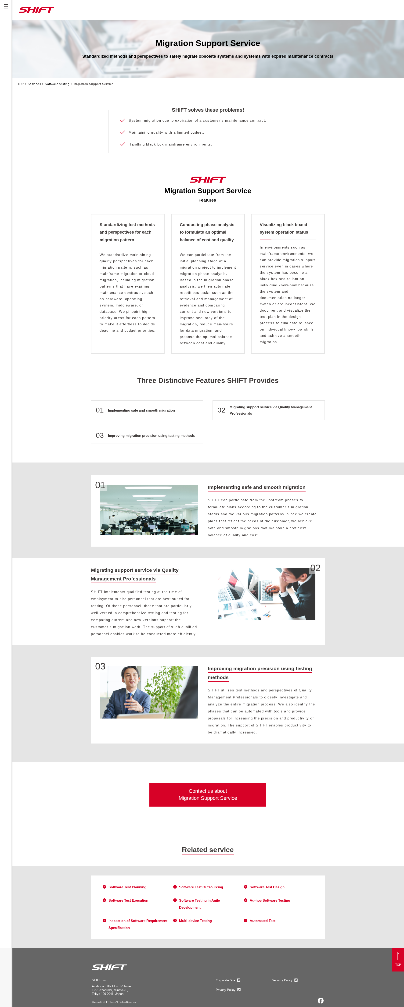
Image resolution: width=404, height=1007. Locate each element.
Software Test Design (267, 887)
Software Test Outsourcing (201, 887)
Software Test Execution (128, 900)
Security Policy (282, 980)
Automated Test (262, 921)
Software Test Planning (127, 887)
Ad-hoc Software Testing (270, 900)
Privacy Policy (225, 990)
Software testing (58, 84)
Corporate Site (225, 980)
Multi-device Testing (195, 921)
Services (35, 84)
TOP (21, 84)
